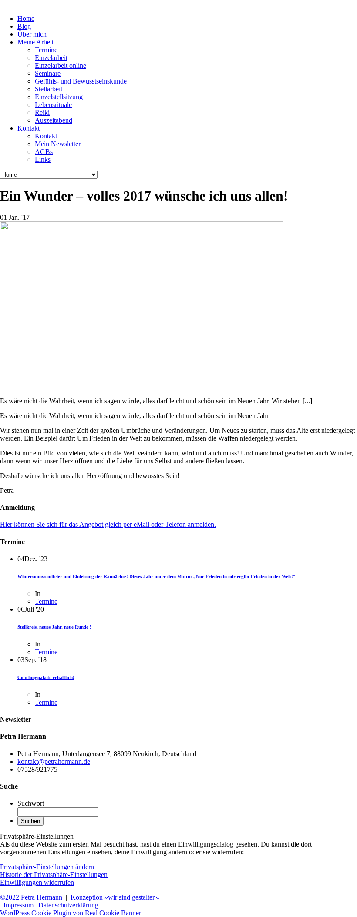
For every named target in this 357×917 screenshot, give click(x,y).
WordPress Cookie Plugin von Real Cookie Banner (70, 913)
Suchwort (30, 803)
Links (43, 159)
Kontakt (46, 136)
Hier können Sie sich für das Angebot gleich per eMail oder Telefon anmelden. (108, 524)
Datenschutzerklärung (68, 905)
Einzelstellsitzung (59, 96)
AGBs (44, 151)
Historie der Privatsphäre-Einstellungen (54, 874)
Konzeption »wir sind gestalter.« (115, 897)
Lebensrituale (53, 104)
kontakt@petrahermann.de (53, 761)
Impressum (18, 905)
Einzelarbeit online (60, 65)
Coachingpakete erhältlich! (45, 677)
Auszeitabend (53, 120)
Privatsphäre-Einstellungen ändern (47, 866)
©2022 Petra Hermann (31, 897)
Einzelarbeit (51, 57)
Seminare (48, 73)
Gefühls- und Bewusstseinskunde (81, 81)
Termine (46, 50)
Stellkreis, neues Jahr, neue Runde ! (54, 626)
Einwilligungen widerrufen (37, 882)
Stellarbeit (48, 89)
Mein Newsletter (58, 143)
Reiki (42, 112)
